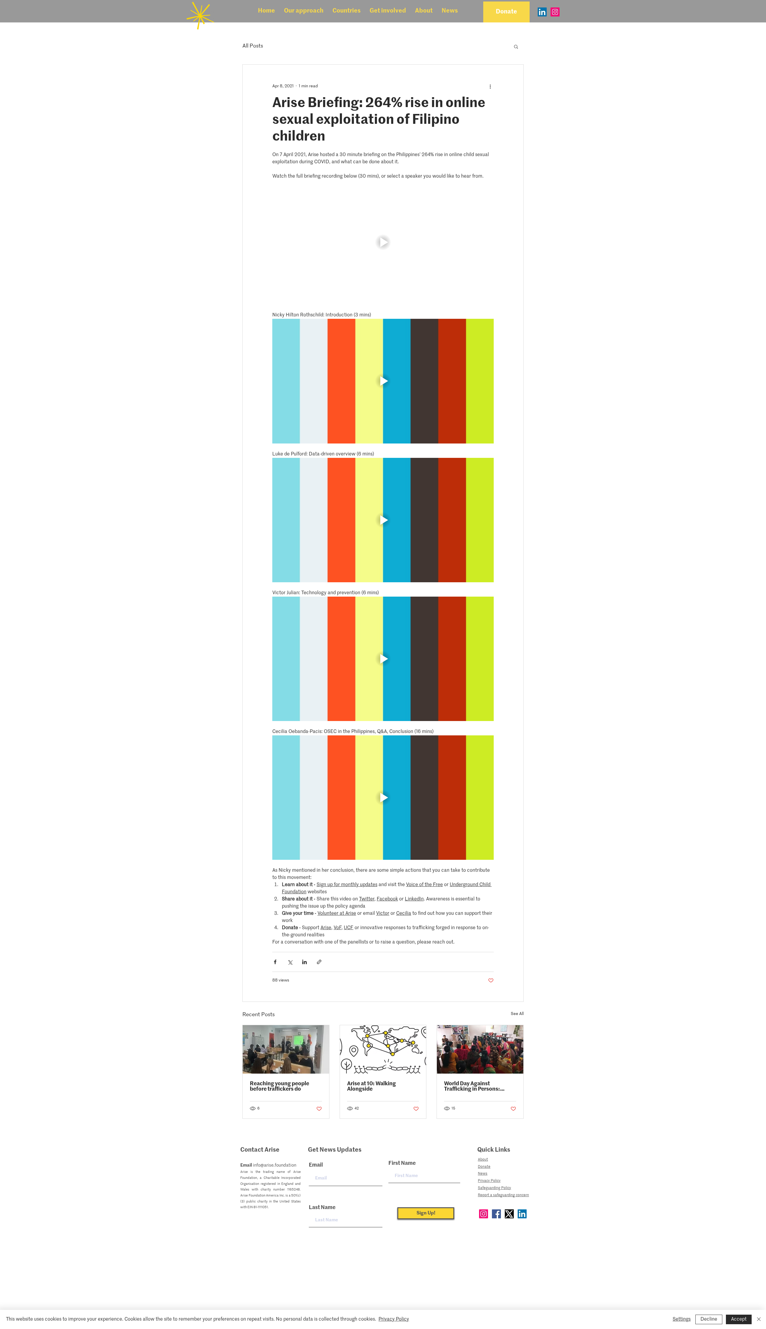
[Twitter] (509, 1213)
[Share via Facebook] (275, 962)
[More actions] (490, 86)
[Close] (758, 1319)
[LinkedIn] (542, 11)
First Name (402, 1163)
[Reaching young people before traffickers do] (286, 1049)
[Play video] (383, 242)
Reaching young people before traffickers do (279, 1086)
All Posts (252, 46)
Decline (708, 1319)
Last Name (322, 1207)
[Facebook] (496, 1213)
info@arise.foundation (274, 1165)
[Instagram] (555, 11)
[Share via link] (319, 962)
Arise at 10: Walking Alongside (371, 1086)
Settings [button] (682, 1319)
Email (316, 1165)
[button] (303, 11)
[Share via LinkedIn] (304, 962)
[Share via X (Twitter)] (290, 962)
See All (517, 1014)
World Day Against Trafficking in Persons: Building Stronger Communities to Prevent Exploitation (474, 1086)
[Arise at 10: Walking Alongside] (383, 1049)
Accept (739, 1319)
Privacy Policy (394, 1319)
